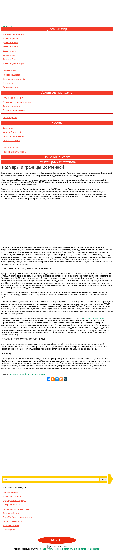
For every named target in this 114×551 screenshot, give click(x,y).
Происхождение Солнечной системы (27, 374)
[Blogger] (61, 379)
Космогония (8, 128)
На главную (6, 26)
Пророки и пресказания (14, 110)
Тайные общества (11, 75)
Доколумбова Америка (13, 34)
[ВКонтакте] (48, 379)
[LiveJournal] (65, 379)
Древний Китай (10, 51)
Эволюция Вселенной (13, 136)
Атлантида (8, 83)
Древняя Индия (10, 47)
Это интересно (10, 117)
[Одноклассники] (53, 379)
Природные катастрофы (14, 152)
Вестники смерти (11, 525)
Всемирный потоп (11, 513)
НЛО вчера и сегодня (13, 98)
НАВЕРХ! (57, 540)
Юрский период (10, 492)
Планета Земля (10, 147)
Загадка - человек (11, 106)
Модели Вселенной (12, 132)
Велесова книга (10, 87)
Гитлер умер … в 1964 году (16, 509)
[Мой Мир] (57, 379)
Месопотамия (9, 55)
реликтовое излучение (94, 318)
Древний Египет (10, 42)
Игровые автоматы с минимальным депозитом (77, 549)
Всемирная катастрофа (14, 79)
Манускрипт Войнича (13, 496)
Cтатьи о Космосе (11, 140)
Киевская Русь (9, 59)
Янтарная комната (12, 505)
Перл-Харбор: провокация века (18, 517)
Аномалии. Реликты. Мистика (17, 102)
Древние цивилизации (13, 63)
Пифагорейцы (9, 529)
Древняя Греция (10, 38)
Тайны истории (10, 70)
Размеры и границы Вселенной (33, 167)
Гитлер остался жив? (13, 521)
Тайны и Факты (45, 549)
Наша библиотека (57, 157)
